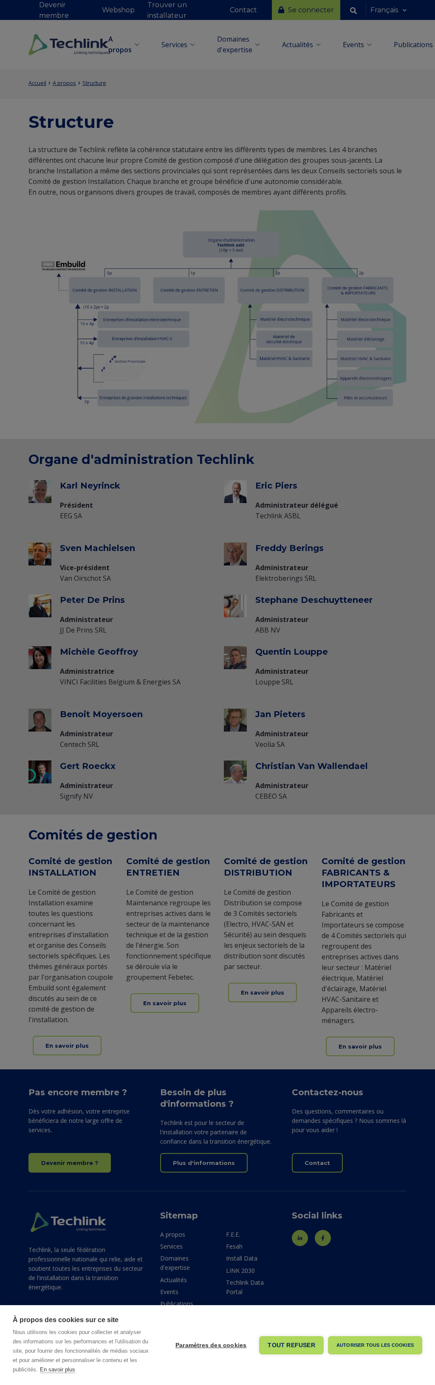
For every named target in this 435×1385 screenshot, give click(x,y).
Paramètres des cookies (210, 1345)
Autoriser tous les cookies (375, 1345)
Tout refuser (291, 1345)
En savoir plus (57, 1369)
